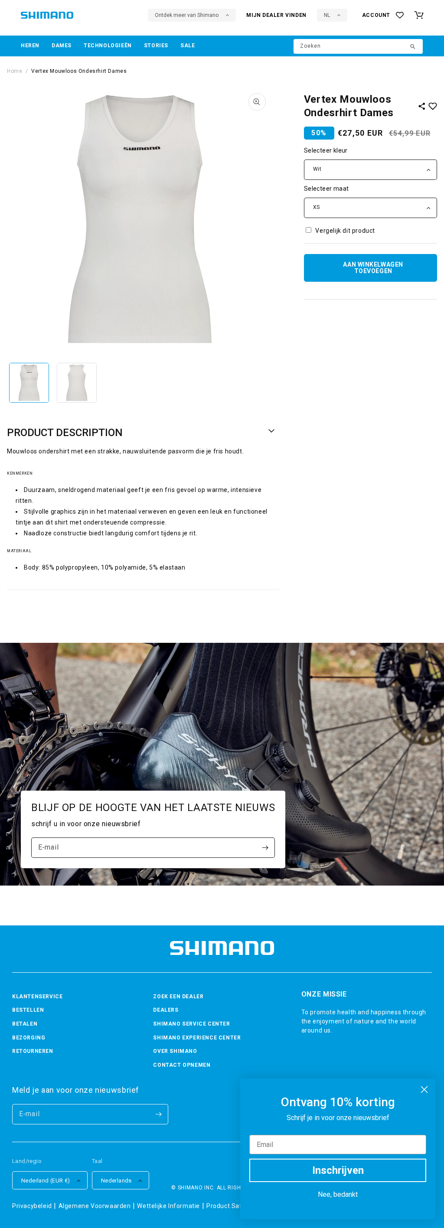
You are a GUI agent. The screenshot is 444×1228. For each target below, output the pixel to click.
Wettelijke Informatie (168, 1205)
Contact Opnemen (181, 1065)
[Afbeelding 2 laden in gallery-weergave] (77, 383)
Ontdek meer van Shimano (187, 15)
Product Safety (228, 1205)
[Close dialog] (424, 1089)
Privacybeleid (32, 1205)
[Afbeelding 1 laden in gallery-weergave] (29, 383)
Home (14, 71)
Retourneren (32, 1051)
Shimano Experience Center (197, 1038)
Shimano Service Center (191, 1024)
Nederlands (116, 1180)
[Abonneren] (264, 847)
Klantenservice (37, 996)
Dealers (165, 1010)
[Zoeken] (413, 47)
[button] (30, 45)
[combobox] (358, 46)
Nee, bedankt (338, 1194)
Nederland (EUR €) (45, 1180)
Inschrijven (338, 1170)
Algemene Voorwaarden (95, 1205)
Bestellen (28, 1010)
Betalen (24, 1024)
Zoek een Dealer (178, 996)
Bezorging (28, 1038)
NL (327, 15)
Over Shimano (175, 1051)
